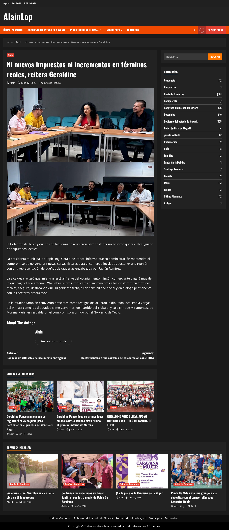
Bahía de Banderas (174, 94)
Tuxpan (167, 190)
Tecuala (168, 176)
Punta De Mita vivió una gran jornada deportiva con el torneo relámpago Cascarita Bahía (194, 497)
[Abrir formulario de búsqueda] (194, 30)
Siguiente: (117, 355)
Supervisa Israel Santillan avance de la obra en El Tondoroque (30, 495)
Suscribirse (215, 30)
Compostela (170, 101)
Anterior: (36, 355)
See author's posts (53, 341)
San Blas (168, 155)
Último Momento (12, 30)
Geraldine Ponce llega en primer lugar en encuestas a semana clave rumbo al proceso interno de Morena (80, 420)
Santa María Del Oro (174, 162)
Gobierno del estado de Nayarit (46, 30)
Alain (12, 82)
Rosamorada (170, 142)
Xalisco (167, 203)
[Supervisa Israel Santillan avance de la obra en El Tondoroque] (32, 471)
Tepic (10, 55)
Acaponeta (169, 80)
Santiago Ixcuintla (173, 169)
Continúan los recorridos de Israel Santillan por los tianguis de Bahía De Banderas (85, 497)
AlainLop (18, 16)
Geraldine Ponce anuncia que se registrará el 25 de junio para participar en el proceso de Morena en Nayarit (30, 422)
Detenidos (133, 30)
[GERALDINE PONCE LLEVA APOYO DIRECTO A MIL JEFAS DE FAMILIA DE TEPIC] (130, 396)
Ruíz (166, 149)
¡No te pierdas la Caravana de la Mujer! (139, 493)
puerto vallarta (172, 135)
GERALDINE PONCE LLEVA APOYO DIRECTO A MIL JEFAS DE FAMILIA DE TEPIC (129, 420)
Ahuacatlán (170, 87)
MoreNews (134, 526)
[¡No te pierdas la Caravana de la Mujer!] (142, 471)
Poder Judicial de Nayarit (85, 30)
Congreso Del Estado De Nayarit (181, 108)
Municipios (113, 30)
